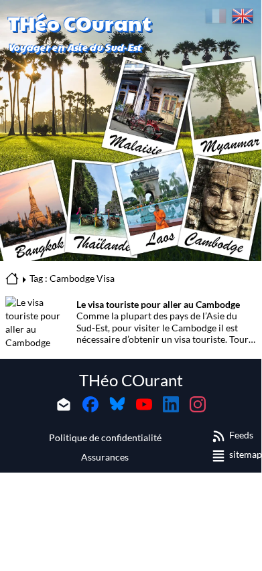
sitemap (245, 454)
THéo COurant (131, 380)
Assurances (105, 457)
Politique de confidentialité (105, 437)
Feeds (241, 434)
